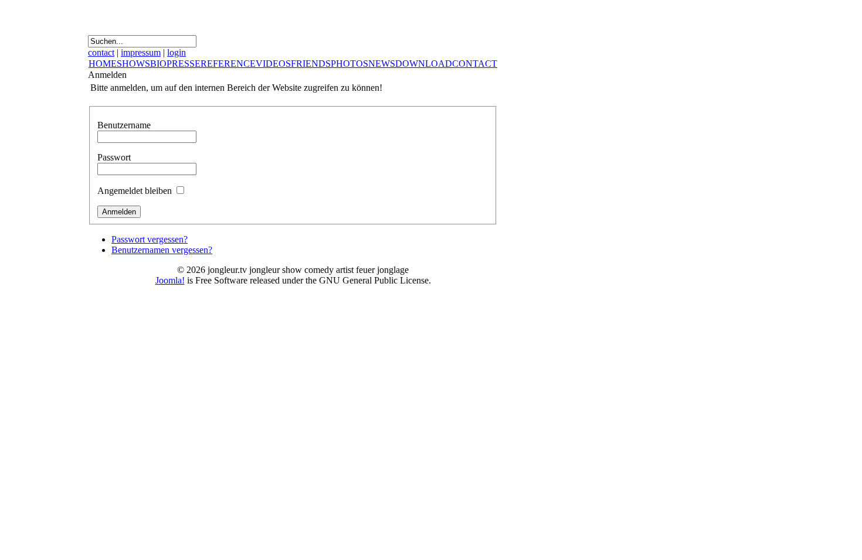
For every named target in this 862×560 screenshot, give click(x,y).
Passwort (114, 157)
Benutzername (124, 125)
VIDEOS (273, 64)
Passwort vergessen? (149, 239)
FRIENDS (311, 64)
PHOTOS (349, 64)
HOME (103, 64)
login (176, 52)
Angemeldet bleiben (134, 191)
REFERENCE (228, 64)
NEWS (381, 64)
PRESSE (184, 64)
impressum (141, 52)
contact (101, 52)
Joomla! (170, 280)
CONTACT (474, 64)
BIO (158, 64)
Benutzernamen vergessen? (161, 250)
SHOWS (133, 64)
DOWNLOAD (423, 64)
